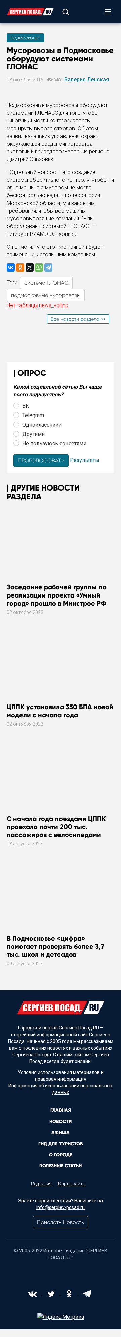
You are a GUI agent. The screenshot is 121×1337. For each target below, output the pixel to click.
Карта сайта (71, 1183)
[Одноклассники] (20, 267)
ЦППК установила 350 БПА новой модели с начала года (60, 711)
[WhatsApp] (39, 267)
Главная (60, 1110)
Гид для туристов (60, 1144)
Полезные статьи (60, 1166)
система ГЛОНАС (46, 283)
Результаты (84, 460)
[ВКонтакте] (11, 267)
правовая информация (60, 1079)
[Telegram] (48, 267)
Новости (60, 1121)
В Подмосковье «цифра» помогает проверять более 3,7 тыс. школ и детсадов (55, 946)
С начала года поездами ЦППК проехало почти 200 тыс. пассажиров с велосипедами (56, 827)
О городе (60, 1155)
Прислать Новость (60, 1222)
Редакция (41, 1183)
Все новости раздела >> (78, 319)
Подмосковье (25, 37)
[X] (30, 267)
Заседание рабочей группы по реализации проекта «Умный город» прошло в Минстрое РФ (57, 595)
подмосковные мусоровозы (45, 295)
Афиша (60, 1132)
